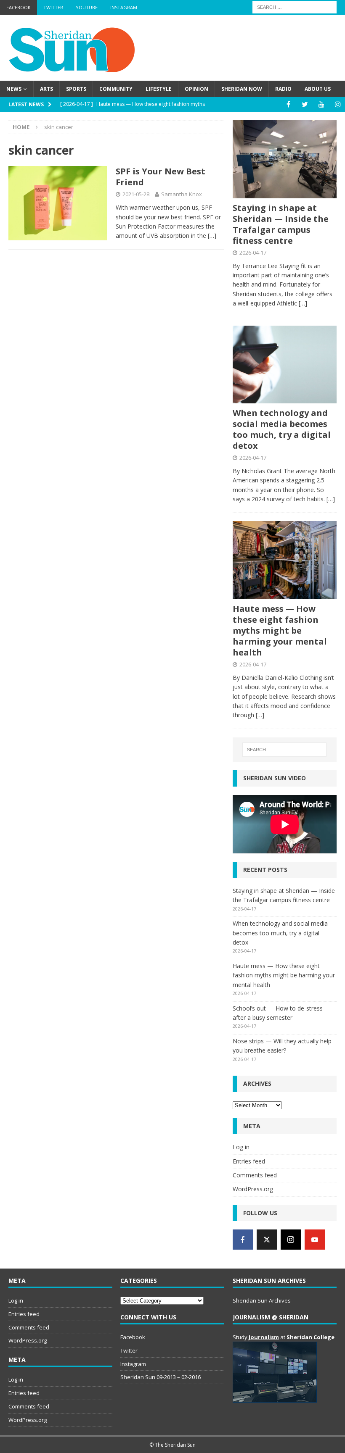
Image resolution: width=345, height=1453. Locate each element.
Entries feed (249, 1161)
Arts (46, 88)
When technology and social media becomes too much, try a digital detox (282, 429)
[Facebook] (288, 104)
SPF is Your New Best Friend (160, 177)
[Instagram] (337, 104)
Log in (241, 1147)
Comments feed (255, 1175)
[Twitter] (304, 104)
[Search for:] (294, 7)
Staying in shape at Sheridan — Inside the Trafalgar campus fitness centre (281, 224)
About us (318, 88)
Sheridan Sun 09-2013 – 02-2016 (160, 1377)
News (13, 88)
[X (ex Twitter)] (267, 1239)
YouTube (87, 7)
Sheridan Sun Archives (262, 1300)
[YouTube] (321, 104)
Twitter (53, 7)
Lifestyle (159, 88)
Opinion (196, 88)
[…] (212, 236)
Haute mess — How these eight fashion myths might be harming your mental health (280, 630)
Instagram (123, 7)
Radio (283, 88)
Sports (76, 88)
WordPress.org (253, 1189)
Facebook (18, 7)
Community (116, 88)
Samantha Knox (181, 194)
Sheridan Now (241, 88)
